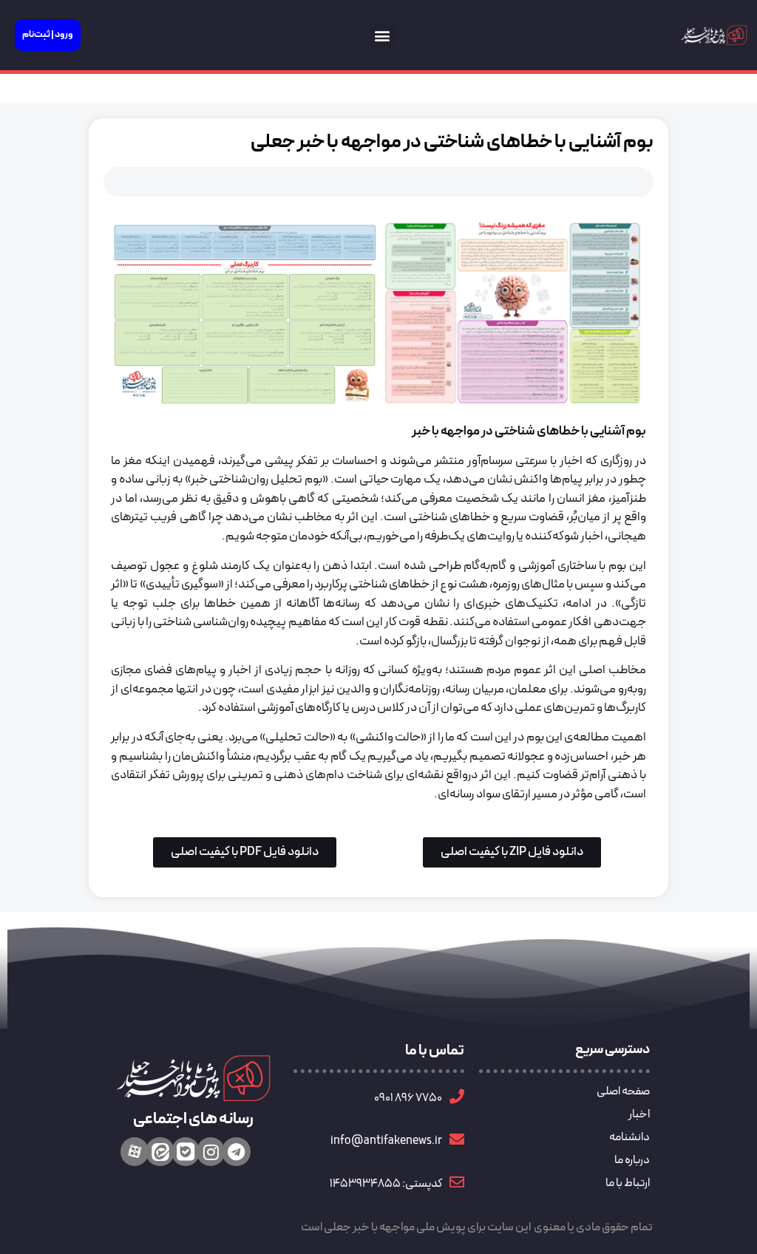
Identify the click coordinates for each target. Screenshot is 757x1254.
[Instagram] (211, 1151)
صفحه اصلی (623, 1091)
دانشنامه (629, 1137)
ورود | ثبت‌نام (47, 34)
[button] (382, 35)
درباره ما (632, 1160)
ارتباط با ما (627, 1183)
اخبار (639, 1114)
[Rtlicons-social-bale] (186, 1151)
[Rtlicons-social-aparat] (134, 1151)
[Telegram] (236, 1151)
